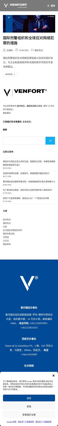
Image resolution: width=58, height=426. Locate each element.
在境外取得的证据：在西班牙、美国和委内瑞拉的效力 (26, 173)
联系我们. (7, 113)
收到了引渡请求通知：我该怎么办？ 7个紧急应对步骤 (26, 198)
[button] (53, 375)
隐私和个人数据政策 (26, 422)
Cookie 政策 (11, 422)
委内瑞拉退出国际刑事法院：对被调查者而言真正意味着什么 (29, 181)
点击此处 (27, 122)
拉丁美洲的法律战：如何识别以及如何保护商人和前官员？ (28, 190)
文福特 (9, 50)
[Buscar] (50, 141)
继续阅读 (10, 75)
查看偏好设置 (29, 414)
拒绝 (29, 406)
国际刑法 (39, 50)
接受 (29, 398)
